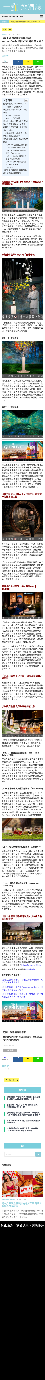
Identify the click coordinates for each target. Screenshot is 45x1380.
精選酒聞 (4, 34)
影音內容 (5, 17)
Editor (5, 56)
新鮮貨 (13, 17)
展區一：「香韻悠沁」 (14, 115)
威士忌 (4, 30)
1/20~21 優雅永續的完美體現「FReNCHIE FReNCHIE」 (16, 164)
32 (4, 1057)
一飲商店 (20, 17)
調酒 (10, 30)
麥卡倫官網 (30, 969)
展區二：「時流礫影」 (14, 118)
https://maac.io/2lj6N (31, 965)
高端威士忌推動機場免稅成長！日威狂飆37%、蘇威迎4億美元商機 (26, 22)
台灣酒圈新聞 (5, 1200)
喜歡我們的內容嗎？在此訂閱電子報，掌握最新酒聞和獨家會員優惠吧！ (22, 1038)
